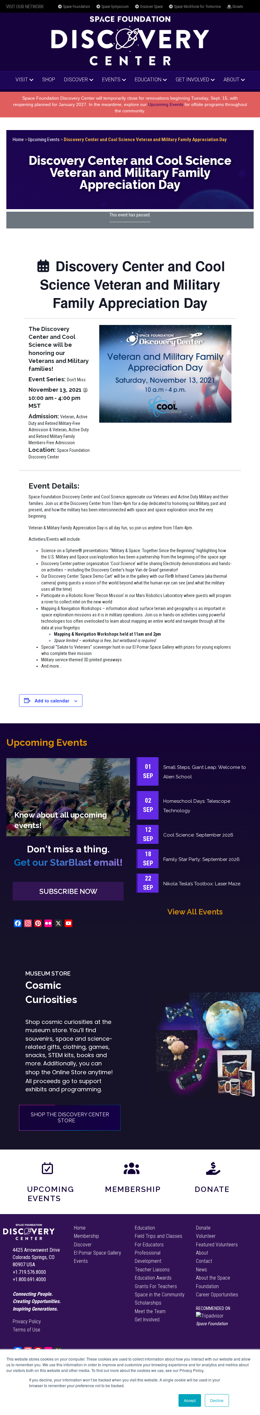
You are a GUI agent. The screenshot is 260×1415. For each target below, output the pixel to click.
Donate (237, 6)
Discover (76, 80)
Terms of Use (26, 1330)
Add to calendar (52, 700)
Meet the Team (150, 1311)
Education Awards (153, 1278)
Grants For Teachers (156, 1286)
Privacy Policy (27, 1321)
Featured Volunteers (217, 1245)
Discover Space (151, 6)
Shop (48, 80)
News (201, 1270)
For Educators (149, 1245)
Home (18, 139)
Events (111, 80)
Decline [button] (217, 1400)
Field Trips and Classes (158, 1236)
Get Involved (192, 80)
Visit (22, 80)
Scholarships (148, 1303)
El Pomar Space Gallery (97, 1253)
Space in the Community (160, 1295)
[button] (68, 891)
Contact (204, 1261)
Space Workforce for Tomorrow (197, 6)
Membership (133, 1189)
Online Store (69, 1072)
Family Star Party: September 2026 (201, 859)
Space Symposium (115, 6)
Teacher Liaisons (152, 1270)
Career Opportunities (217, 1295)
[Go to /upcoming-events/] (68, 797)
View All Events (195, 911)
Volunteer (206, 1236)
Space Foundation (76, 6)
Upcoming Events (165, 104)
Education (148, 80)
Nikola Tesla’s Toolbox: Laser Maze (201, 884)
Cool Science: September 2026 (198, 835)
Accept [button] (190, 1400)
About (231, 80)
